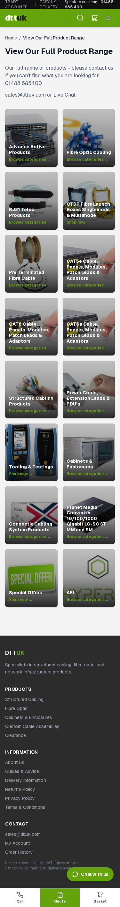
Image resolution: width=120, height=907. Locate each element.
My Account (17, 843)
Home (11, 38)
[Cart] (94, 18)
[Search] (80, 18)
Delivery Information (25, 780)
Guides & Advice (22, 771)
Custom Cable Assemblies (32, 726)
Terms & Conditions (25, 807)
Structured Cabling (24, 699)
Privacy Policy (20, 798)
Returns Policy (20, 789)
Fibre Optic (16, 708)
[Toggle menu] (108, 18)
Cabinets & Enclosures (28, 717)
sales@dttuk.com (23, 834)
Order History (19, 852)
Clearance (15, 735)
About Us (14, 762)
